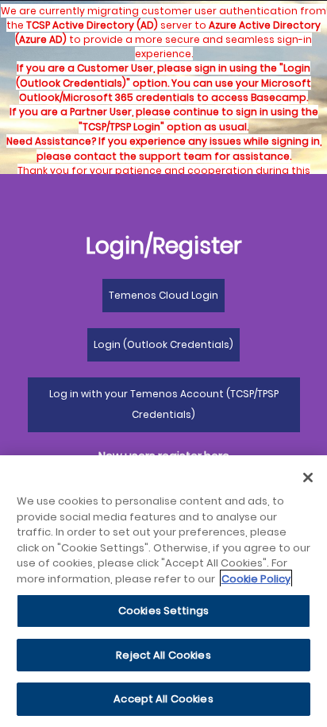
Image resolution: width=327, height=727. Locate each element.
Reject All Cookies (163, 655)
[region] (163, 591)
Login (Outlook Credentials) (163, 344)
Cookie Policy (255, 578)
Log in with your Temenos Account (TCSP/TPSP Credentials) (164, 404)
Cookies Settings (163, 610)
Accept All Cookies (163, 698)
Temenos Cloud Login (163, 295)
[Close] (307, 477)
